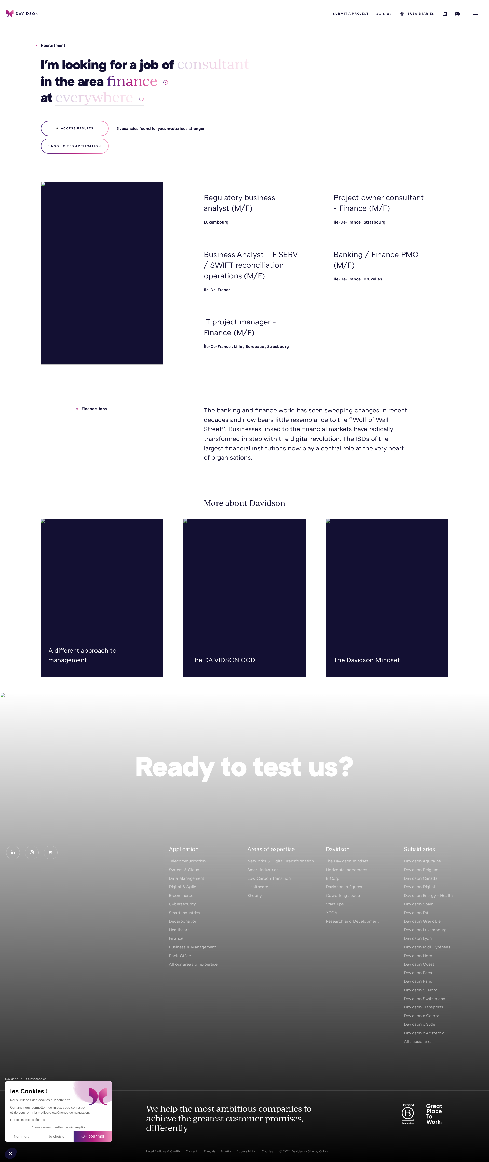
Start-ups (335, 903)
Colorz (323, 1151)
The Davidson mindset (347, 860)
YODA (331, 912)
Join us (384, 14)
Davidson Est (416, 912)
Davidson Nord (418, 955)
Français (209, 1151)
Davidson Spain (418, 903)
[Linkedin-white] (13, 852)
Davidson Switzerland (424, 998)
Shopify (254, 895)
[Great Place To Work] (434, 1114)
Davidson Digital (419, 886)
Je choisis (56, 1136)
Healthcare (179, 929)
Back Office (180, 955)
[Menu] (475, 13)
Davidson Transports (423, 1006)
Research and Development (352, 921)
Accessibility (246, 1151)
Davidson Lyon (418, 938)
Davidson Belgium (421, 869)
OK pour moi (93, 1136)
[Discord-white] (51, 852)
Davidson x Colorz (421, 1015)
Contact (191, 1151)
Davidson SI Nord (421, 989)
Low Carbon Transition (269, 878)
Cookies (267, 1151)
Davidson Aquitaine (422, 860)
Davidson (11, 1079)
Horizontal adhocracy (346, 869)
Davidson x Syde (419, 1024)
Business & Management (192, 946)
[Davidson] (22, 13)
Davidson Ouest (419, 964)
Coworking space (343, 895)
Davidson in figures (344, 886)
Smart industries (184, 912)
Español (226, 1151)
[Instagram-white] (32, 852)
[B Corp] (408, 1114)
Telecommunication (187, 860)
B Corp (332, 878)
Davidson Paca (418, 972)
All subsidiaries (418, 1041)
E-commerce (181, 895)
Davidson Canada (421, 878)
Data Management (186, 878)
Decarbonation (183, 921)
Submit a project (351, 14)
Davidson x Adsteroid (424, 1032)
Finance (176, 938)
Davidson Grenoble (422, 921)
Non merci (22, 1136)
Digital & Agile (182, 886)
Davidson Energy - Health (428, 895)
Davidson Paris (418, 981)
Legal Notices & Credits (163, 1151)
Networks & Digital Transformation (280, 860)
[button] (11, 1153)
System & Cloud (184, 869)
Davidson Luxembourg (425, 929)
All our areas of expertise (193, 964)
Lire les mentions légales (27, 1120)
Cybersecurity (182, 903)
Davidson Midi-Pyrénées (427, 946)
